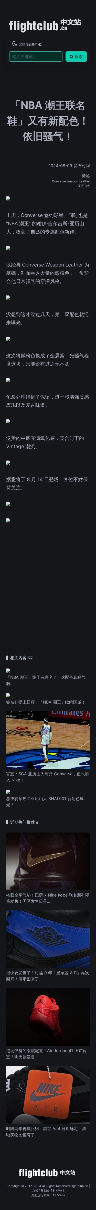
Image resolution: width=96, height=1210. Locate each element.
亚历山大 (84, 186)
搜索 (78, 56)
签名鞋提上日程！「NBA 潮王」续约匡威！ (46, 702)
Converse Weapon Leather (71, 181)
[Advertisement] (48, 580)
